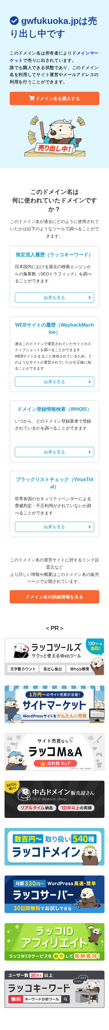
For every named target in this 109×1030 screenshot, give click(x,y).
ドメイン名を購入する (58, 98)
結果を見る (54, 297)
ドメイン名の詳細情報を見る (54, 596)
